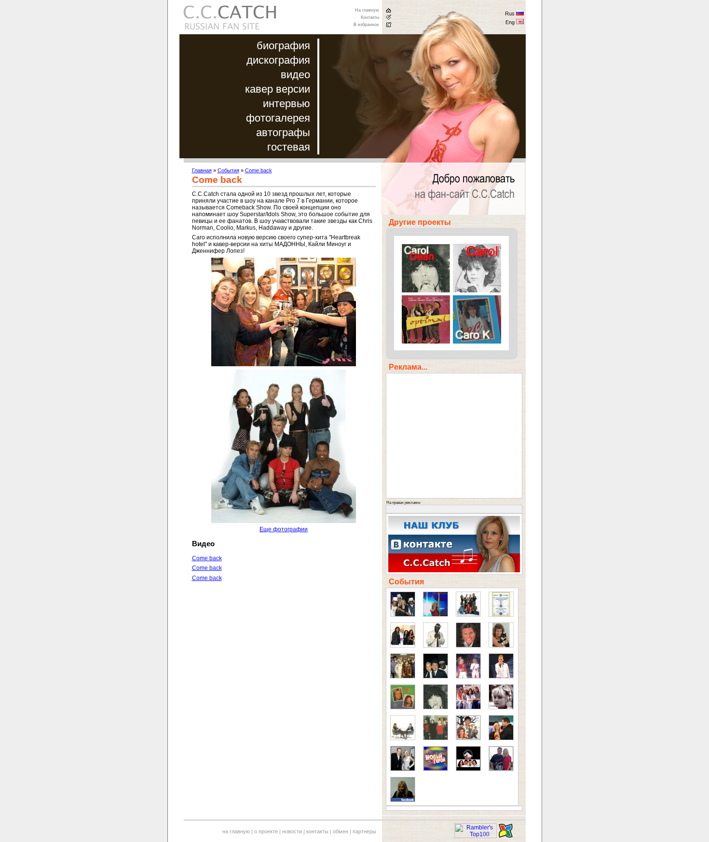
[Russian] (520, 14)
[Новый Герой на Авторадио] (435, 769)
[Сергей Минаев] (435, 676)
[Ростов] (501, 676)
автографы (283, 132)
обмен (340, 831)
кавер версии (277, 89)
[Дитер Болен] (468, 645)
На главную (367, 10)
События (228, 170)
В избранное (366, 24)
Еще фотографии (283, 529)
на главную (236, 831)
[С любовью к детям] (402, 707)
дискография (278, 60)
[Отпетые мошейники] (402, 614)
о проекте (266, 831)
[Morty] (501, 645)
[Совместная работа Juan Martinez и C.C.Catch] (501, 769)
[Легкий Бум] (402, 738)
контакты (317, 831)
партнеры (364, 831)
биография (283, 46)
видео (295, 75)
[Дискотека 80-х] (435, 614)
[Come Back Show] (468, 614)
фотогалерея (278, 118)
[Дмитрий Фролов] (402, 769)
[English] (520, 22)
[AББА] (468, 707)
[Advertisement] (273, 662)
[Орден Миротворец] (501, 614)
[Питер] (402, 676)
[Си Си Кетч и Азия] (468, 738)
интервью (286, 103)
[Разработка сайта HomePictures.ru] (505, 836)
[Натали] (501, 707)
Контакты (370, 17)
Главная (202, 170)
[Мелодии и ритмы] (402, 645)
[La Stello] (435, 707)
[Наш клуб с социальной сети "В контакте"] (454, 570)
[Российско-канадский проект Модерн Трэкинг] (468, 769)
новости (292, 831)
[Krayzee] (435, 645)
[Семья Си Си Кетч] (435, 738)
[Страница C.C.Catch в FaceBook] (402, 800)
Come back (258, 170)
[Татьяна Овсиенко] (468, 676)
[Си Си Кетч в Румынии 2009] (501, 738)
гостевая (288, 147)
